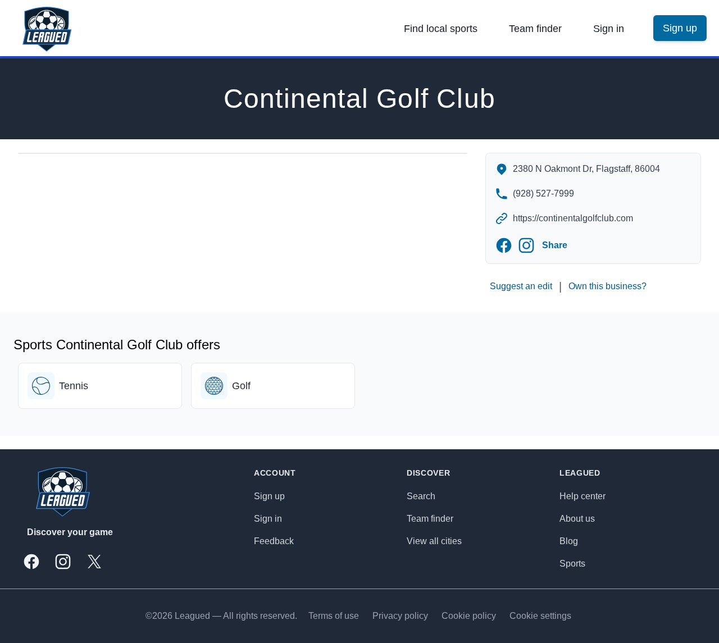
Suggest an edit (521, 286)
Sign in (608, 28)
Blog (568, 541)
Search (421, 496)
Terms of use (333, 616)
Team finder (535, 28)
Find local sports (440, 28)
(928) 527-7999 (543, 193)
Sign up (269, 496)
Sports (572, 563)
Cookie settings (540, 616)
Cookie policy (469, 616)
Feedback (274, 541)
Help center (582, 496)
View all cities (434, 541)
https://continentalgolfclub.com (573, 218)
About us (577, 518)
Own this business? (607, 286)
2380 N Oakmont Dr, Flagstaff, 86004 (586, 169)
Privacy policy (400, 616)
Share (554, 245)
